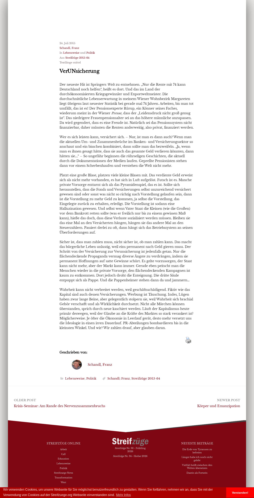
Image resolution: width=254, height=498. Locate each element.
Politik (90, 52)
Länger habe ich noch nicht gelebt (197, 459)
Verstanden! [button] (240, 492)
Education (63, 458)
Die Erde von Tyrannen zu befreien (197, 451)
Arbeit (63, 449)
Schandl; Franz (118, 378)
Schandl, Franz (69, 48)
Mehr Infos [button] (123, 495)
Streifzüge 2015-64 (77, 57)
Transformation (63, 477)
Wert (63, 482)
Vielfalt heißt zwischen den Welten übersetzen (197, 467)
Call (63, 454)
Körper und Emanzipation (218, 406)
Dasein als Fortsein (197, 472)
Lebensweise (71, 52)
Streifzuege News (63, 472)
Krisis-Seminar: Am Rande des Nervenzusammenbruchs (59, 406)
